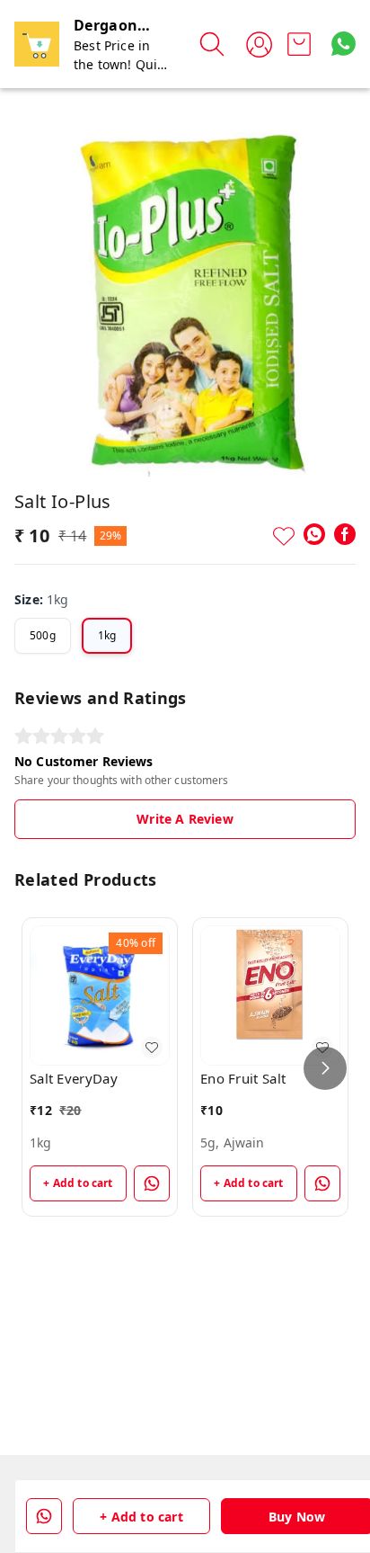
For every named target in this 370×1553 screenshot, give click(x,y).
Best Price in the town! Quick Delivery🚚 (122, 64)
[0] (299, 44)
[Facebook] (345, 534)
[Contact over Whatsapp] (343, 43)
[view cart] (299, 44)
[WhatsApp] (314, 534)
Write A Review (185, 818)
